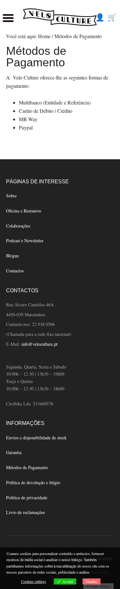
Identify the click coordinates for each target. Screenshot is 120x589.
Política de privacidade (26, 497)
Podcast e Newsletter (25, 240)
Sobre (11, 196)
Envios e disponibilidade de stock (36, 438)
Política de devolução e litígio (33, 482)
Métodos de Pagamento (27, 467)
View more (99, 572)
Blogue (12, 256)
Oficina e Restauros (23, 211)
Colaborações (18, 226)
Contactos (15, 271)
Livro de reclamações (25, 512)
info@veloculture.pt (39, 344)
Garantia (13, 452)
